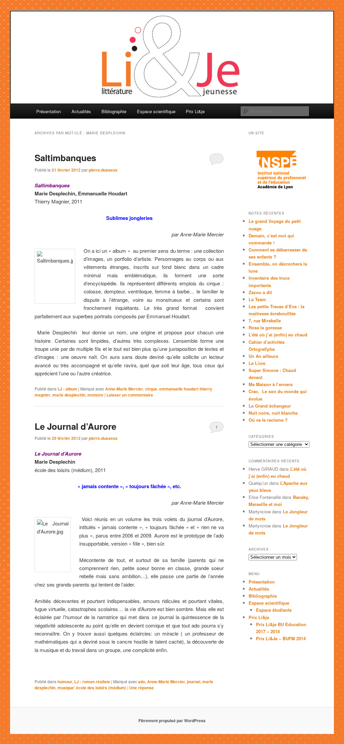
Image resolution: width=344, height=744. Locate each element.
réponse (141, 688)
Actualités (81, 111)
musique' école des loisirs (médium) (91, 688)
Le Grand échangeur (270, 406)
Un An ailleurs (263, 356)
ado (141, 682)
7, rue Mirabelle (265, 320)
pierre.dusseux (103, 170)
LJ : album (67, 389)
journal (193, 682)
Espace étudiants (274, 610)
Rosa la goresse (265, 327)
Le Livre (257, 363)
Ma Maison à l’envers (271, 384)
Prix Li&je (195, 111)
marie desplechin (68, 395)
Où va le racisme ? (268, 420)
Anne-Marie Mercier (124, 389)
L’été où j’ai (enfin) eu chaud (278, 334)
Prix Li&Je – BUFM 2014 (281, 638)
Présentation (48, 111)
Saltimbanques (65, 157)
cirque (151, 389)
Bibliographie (113, 111)
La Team (257, 299)
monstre (95, 395)
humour (64, 682)
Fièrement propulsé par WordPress (172, 720)
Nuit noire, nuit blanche (273, 413)
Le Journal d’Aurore (75, 426)
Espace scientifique (156, 111)
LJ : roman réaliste (92, 682)
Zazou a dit (260, 292)
